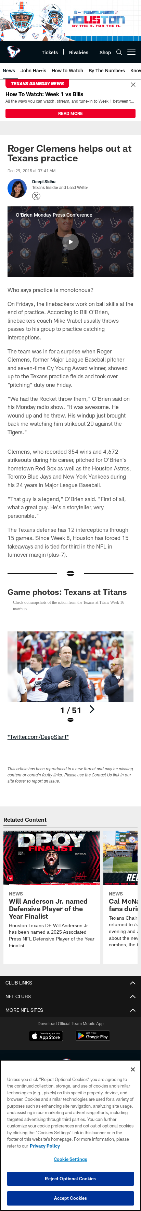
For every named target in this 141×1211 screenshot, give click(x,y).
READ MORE (70, 113)
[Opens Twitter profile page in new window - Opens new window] (36, 196)
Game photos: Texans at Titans (67, 592)
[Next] (92, 709)
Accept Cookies (70, 1198)
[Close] (133, 85)
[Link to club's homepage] (13, 49)
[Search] (119, 52)
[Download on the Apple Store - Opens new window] (46, 1036)
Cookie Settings (70, 1159)
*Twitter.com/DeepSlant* (38, 736)
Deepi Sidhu (43, 181)
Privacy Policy (45, 1146)
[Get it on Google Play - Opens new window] (93, 1039)
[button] (70, 242)
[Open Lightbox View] (71, 677)
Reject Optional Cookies (70, 1178)
